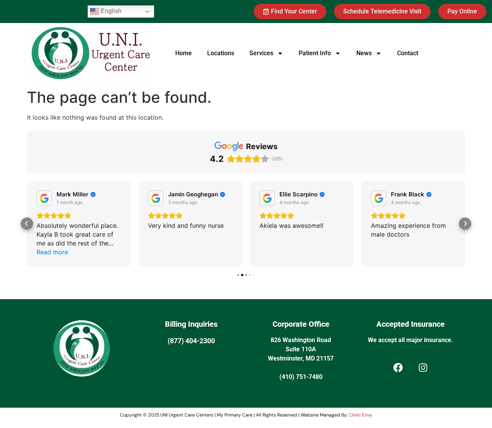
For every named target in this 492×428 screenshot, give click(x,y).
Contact (407, 53)
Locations (220, 53)
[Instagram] (422, 367)
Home (183, 53)
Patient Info (315, 53)
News (364, 53)
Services (261, 53)
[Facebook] (397, 367)
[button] (27, 223)
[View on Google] (44, 198)
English (110, 11)
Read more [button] (52, 252)
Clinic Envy (360, 415)
